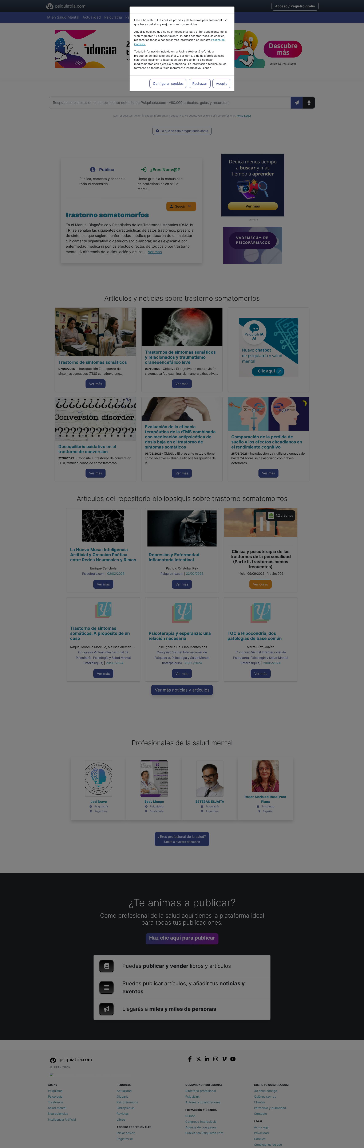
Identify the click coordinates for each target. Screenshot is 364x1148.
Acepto (222, 83)
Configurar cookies (168, 83)
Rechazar (199, 83)
